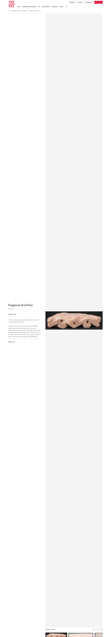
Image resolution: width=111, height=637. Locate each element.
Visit (19, 6)
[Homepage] (11, 4)
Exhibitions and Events (29, 6)
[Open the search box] (66, 6)
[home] (9, 11)
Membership (88, 2)
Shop (61, 6)
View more (11, 342)
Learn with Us (46, 6)
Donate (80, 2)
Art (39, 6)
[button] (74, 320)
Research (55, 6)
